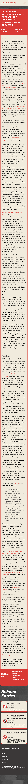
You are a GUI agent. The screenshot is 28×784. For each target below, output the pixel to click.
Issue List (5, 756)
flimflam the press (10, 87)
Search (4, 762)
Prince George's (6, 655)
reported (16, 483)
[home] (11, 3)
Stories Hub (5, 759)
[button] (24, 2)
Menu (24, 3)
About (3, 753)
